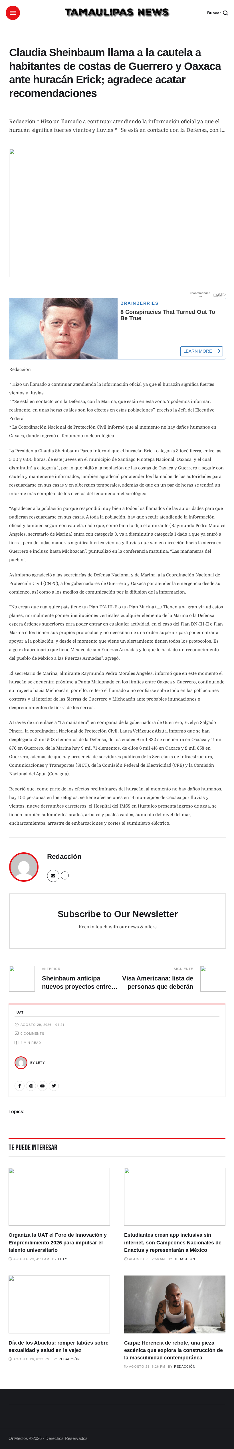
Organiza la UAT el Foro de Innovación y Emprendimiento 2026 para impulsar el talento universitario (58, 1242)
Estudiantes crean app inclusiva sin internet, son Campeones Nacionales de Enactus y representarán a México (172, 1242)
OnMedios (18, 1438)
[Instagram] (31, 1086)
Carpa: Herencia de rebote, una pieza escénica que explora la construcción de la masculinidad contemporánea (173, 1350)
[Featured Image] (59, 1197)
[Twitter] (54, 1086)
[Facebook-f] (20, 1086)
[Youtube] (42, 1086)
